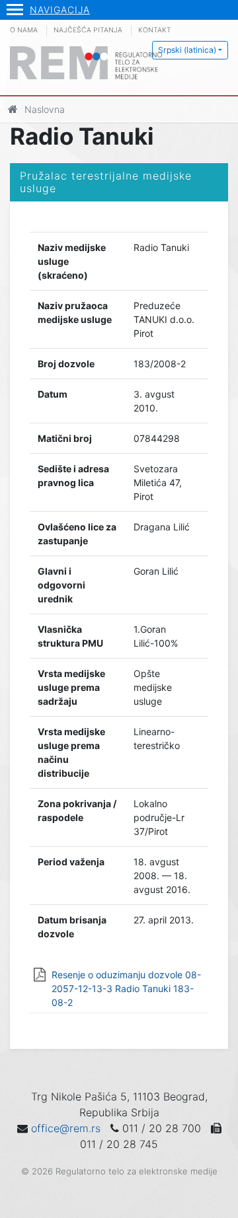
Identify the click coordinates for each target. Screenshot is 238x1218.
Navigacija (60, 9)
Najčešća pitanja (88, 30)
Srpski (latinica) (187, 50)
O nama (24, 30)
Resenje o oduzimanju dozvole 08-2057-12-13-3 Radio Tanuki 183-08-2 (126, 988)
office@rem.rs (65, 1128)
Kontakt (154, 30)
